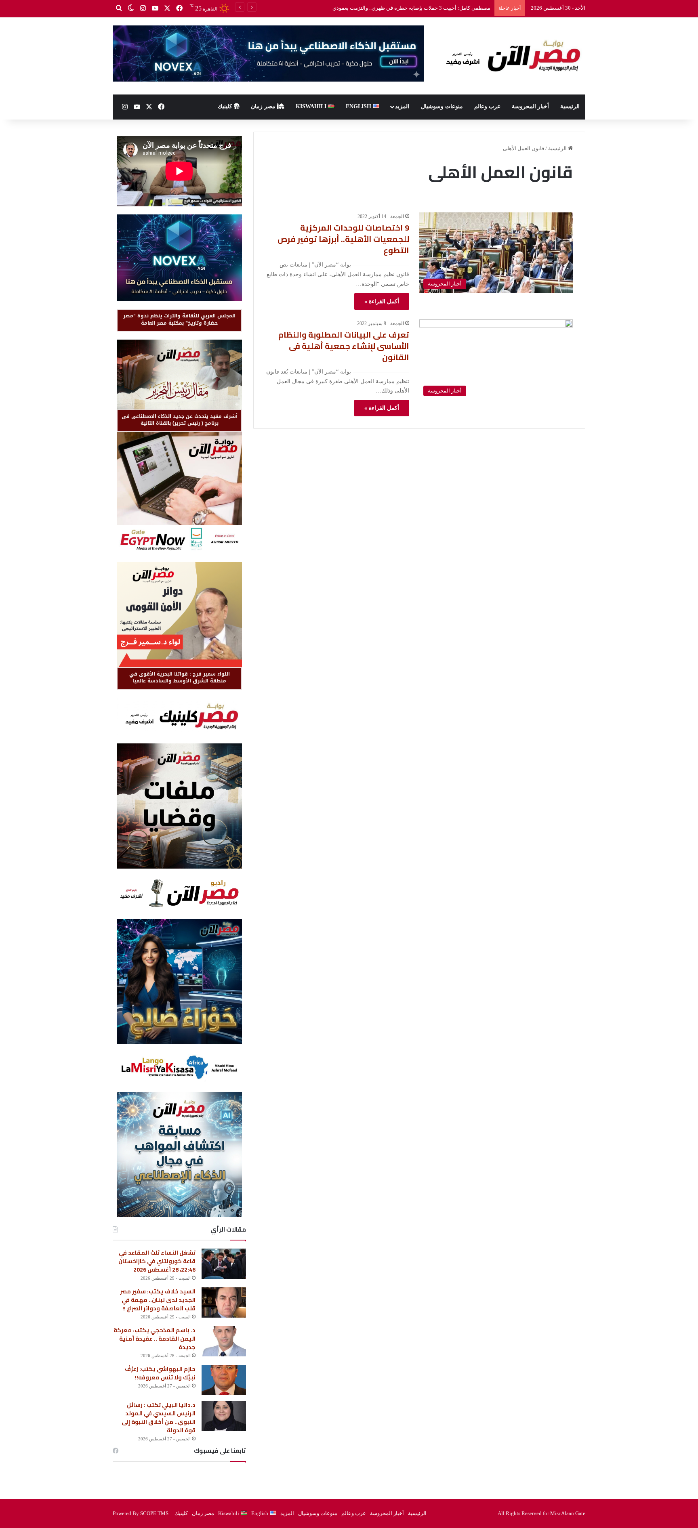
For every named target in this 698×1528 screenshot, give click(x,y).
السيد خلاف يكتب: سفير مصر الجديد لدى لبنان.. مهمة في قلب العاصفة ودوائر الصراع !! (158, 1300)
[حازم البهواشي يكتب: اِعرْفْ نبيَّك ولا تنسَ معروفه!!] (224, 1380)
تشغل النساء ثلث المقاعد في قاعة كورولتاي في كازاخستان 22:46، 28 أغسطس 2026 (157, 1261)
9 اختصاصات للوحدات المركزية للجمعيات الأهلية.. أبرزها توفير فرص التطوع (343, 239)
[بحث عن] (119, 8)
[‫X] (167, 8)
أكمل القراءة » (381, 301)
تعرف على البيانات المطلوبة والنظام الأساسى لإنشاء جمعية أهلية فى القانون (343, 346)
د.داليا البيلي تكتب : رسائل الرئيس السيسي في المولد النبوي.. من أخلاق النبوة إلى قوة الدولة (159, 1418)
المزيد (402, 106)
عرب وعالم (487, 106)
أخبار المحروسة (530, 106)
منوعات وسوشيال (442, 106)
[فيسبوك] (179, 8)
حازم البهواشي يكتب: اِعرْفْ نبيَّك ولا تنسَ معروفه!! (160, 1373)
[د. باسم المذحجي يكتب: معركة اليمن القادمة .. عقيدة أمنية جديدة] (224, 1341)
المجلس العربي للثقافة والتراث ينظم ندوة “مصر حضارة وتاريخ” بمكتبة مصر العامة (179, 319)
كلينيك (226, 106)
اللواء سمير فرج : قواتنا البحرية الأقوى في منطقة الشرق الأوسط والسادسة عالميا (179, 677)
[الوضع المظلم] (131, 8)
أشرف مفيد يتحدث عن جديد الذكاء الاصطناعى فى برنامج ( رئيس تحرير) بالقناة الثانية (180, 420)
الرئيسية (570, 106)
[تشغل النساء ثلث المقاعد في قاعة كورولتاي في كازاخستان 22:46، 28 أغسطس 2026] (224, 1264)
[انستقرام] (143, 8)
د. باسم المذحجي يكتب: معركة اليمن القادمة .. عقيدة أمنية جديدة (155, 1338)
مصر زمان (264, 106)
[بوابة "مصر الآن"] (510, 56)
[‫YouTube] (155, 8)
